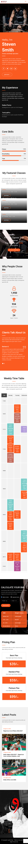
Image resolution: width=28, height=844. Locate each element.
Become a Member (13, 250)
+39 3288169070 (15, 830)
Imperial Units (15, 597)
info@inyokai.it (15, 832)
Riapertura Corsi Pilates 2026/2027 (13, 731)
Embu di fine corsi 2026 (9, 780)
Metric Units (6, 597)
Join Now (6, 195)
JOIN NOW (6, 74)
